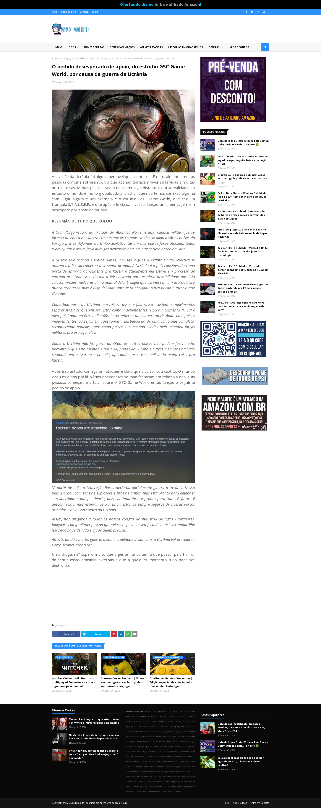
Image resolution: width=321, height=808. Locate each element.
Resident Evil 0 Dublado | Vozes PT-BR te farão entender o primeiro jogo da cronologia (243, 251)
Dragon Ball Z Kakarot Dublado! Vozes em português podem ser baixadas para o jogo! (242, 178)
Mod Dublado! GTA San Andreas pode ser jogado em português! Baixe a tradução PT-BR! (243, 160)
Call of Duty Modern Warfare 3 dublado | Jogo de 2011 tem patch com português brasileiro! (243, 196)
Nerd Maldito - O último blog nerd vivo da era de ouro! (99, 802)
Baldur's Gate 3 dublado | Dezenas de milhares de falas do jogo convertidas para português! (241, 215)
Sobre (95, 11)
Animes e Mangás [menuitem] (151, 47)
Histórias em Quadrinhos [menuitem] (185, 47)
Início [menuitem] (58, 47)
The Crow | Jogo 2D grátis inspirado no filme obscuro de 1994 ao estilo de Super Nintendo (242, 233)
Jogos (70, 58)
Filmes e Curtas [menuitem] (94, 47)
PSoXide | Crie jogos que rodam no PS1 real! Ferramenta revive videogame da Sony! (242, 306)
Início (54, 11)
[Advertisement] (234, 463)
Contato (84, 11)
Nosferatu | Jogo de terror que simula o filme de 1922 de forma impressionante (94, 736)
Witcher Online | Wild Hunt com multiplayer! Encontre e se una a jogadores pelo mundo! (73, 682)
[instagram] (258, 12)
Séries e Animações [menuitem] (122, 47)
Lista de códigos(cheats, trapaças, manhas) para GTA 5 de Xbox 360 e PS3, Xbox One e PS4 (241, 727)
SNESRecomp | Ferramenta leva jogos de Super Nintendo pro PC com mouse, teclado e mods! (243, 288)
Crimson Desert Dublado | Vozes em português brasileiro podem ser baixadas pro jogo (122, 682)
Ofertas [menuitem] (214, 47)
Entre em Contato (260, 802)
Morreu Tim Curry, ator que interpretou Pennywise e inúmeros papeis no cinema (94, 721)
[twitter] (252, 12)
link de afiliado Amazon (177, 4)
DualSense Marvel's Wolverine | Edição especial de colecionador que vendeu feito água (171, 682)
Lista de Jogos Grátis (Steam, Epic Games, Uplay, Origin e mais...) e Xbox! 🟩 (243, 142)
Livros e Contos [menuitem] (238, 47)
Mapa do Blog (68, 11)
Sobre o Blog (240, 802)
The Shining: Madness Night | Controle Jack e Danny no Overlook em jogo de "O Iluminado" (94, 754)
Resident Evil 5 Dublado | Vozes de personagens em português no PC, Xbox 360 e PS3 (243, 269)
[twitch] (263, 12)
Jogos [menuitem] (72, 47)
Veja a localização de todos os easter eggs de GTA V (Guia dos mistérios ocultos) (241, 761)
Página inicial (58, 58)
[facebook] (246, 12)
